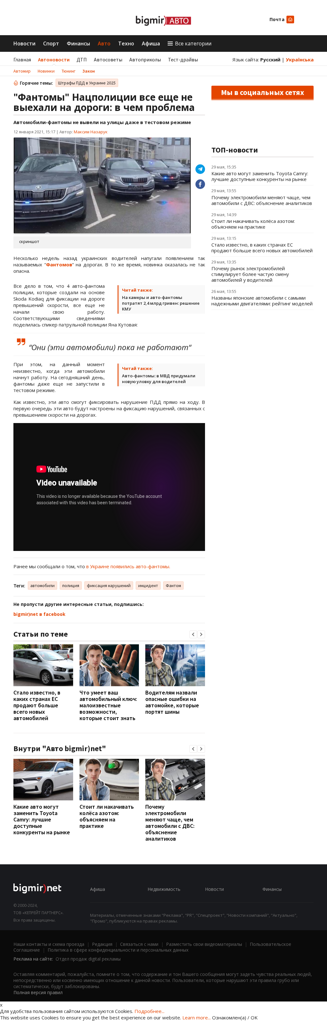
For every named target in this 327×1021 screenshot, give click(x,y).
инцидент (148, 585)
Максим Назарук (91, 132)
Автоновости (54, 59)
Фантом (173, 585)
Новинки (46, 71)
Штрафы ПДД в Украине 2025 (87, 83)
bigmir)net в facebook (39, 614)
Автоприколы (145, 59)
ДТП (82, 59)
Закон (88, 71)
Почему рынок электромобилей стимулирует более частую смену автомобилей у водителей (250, 274)
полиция (70, 585)
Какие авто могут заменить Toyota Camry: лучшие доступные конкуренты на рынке (41, 819)
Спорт (51, 43)
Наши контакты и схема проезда (48, 944)
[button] (193, 634)
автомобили (42, 585)
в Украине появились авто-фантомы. (128, 566)
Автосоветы (108, 59)
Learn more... (196, 1017)
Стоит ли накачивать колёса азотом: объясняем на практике (107, 816)
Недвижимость (164, 889)
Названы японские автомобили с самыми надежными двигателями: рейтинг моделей (262, 301)
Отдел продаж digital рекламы (88, 959)
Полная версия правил (38, 992)
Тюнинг (68, 71)
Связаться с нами (139, 944)
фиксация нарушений (109, 585)
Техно (126, 43)
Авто (104, 43)
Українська (300, 59)
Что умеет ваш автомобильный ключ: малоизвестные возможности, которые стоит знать (108, 705)
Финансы (78, 43)
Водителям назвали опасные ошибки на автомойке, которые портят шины (172, 702)
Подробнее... (149, 1011)
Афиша (151, 43)
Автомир (22, 71)
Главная (22, 59)
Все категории (193, 43)
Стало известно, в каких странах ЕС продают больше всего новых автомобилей (36, 705)
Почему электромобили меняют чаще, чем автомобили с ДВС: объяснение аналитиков (169, 822)
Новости (24, 43)
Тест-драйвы (183, 59)
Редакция (102, 944)
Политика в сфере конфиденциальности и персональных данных (118, 950)
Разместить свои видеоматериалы (204, 944)
